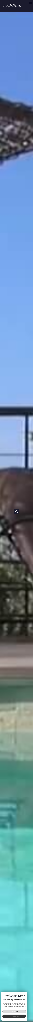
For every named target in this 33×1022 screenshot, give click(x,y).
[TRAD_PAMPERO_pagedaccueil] (12, 11)
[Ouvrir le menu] (31, 3)
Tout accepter (14, 1016)
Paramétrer (14, 1011)
